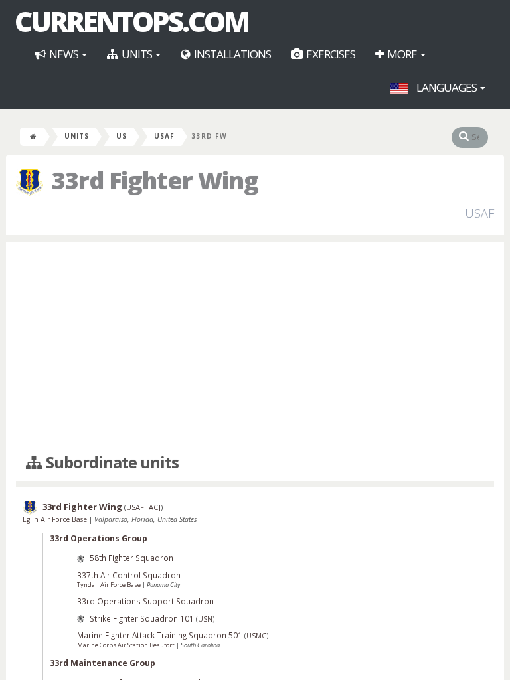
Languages (446, 87)
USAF (164, 136)
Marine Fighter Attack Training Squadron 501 (159, 635)
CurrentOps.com (131, 21)
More (402, 54)
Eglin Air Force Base (56, 519)
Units (137, 54)
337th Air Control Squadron (129, 575)
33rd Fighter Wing (82, 507)
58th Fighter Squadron (131, 557)
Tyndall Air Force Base (109, 584)
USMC (256, 635)
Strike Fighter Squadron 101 (142, 618)
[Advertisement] (255, 348)
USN (205, 619)
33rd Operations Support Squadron (145, 601)
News (63, 54)
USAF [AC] (143, 507)
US (121, 136)
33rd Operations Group (98, 538)
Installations (231, 54)
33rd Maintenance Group (102, 663)
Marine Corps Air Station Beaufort (126, 645)
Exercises (329, 54)
